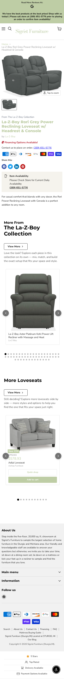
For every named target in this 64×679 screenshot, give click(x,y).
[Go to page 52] (46, 359)
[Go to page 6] (19, 354)
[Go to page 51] (43, 359)
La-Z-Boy (10, 136)
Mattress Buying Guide (30, 632)
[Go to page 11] (33, 354)
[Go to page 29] (28, 357)
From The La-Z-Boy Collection (18, 117)
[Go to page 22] (8, 357)
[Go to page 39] (55, 357)
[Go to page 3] (11, 354)
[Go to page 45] (26, 359)
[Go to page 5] (16, 354)
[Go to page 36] (47, 357)
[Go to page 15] (44, 354)
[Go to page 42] (18, 359)
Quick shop (32, 472)
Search (6, 629)
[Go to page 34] (42, 357)
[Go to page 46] (29, 359)
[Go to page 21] (5, 357)
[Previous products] (6, 313)
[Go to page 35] (44, 357)
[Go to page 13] (39, 354)
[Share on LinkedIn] (16, 166)
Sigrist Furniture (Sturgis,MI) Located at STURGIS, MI (30, 636)
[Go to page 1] (6, 354)
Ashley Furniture (15, 465)
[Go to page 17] (50, 354)
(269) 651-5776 (42, 147)
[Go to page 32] (36, 357)
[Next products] (58, 313)
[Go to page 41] (15, 359)
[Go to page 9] (28, 354)
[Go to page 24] (14, 357)
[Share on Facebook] (4, 166)
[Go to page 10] (30, 354)
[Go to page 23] (11, 357)
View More (14, 246)
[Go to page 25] (16, 357)
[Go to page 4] (14, 354)
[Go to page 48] (35, 359)
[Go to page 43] (21, 359)
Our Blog (32, 639)
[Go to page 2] (8, 354)
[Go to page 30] (30, 357)
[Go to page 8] (25, 354)
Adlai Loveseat (16, 462)
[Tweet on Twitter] (10, 166)
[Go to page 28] (25, 357)
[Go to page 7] (22, 354)
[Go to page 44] (23, 359)
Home (5, 44)
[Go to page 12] (36, 354)
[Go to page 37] (50, 357)
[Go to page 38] (53, 357)
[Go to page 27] (22, 357)
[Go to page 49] (37, 359)
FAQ (55, 629)
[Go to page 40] (58, 357)
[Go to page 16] (47, 354)
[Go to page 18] (53, 354)
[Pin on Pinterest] (22, 166)
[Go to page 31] (33, 357)
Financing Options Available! (21, 142)
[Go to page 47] (32, 359)
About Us (18, 629)
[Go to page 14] (42, 354)
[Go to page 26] (19, 357)
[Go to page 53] (49, 359)
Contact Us (31, 629)
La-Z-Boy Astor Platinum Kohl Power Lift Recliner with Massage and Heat (30, 335)
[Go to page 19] (55, 354)
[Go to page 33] (39, 357)
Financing (44, 629)
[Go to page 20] (58, 354)
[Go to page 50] (40, 359)
